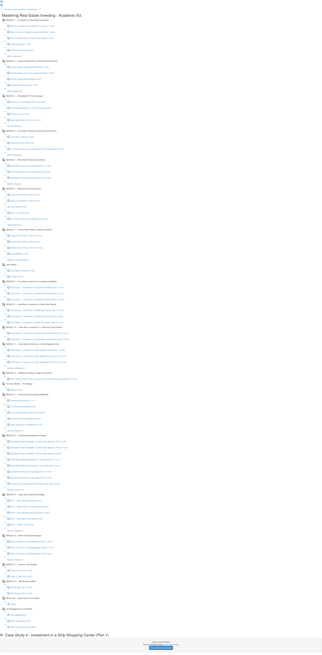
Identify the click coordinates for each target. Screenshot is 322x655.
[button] (1, 2)
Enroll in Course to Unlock (161, 648)
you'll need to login (171, 644)
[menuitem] (1, 6)
